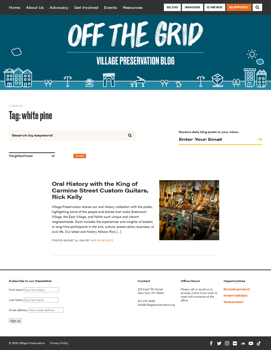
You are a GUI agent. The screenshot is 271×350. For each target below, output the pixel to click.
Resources (133, 7)
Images (192, 7)
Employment (237, 289)
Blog (172, 7)
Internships (236, 295)
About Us (35, 7)
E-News (214, 7)
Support (239, 7)
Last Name (16, 300)
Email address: (19, 310)
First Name (16, 290)
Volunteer (234, 302)
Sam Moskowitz (102, 240)
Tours (79, 156)
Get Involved (86, 7)
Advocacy (59, 7)
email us (204, 289)
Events (110, 7)
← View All (16, 105)
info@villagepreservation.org (156, 304)
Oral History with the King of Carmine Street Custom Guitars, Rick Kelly (100, 189)
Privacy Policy (59, 343)
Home (14, 7)
